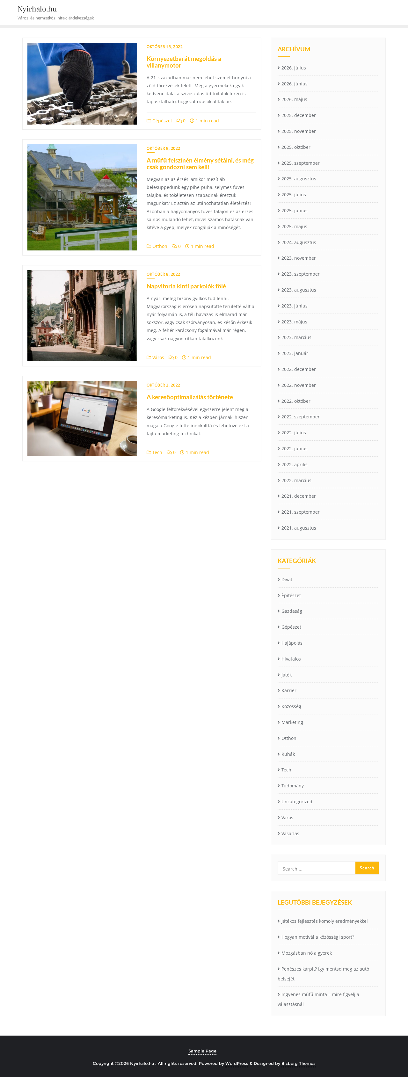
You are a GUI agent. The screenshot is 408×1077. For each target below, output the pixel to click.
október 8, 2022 (163, 274)
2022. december (298, 369)
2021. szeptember (300, 512)
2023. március (296, 337)
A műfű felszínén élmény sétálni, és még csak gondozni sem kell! (200, 163)
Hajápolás (291, 643)
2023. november (298, 258)
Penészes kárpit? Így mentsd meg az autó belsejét (323, 974)
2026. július (293, 68)
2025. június (294, 210)
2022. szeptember (300, 417)
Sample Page (202, 1050)
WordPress (236, 1063)
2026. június (294, 84)
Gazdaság (291, 611)
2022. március (296, 480)
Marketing (292, 722)
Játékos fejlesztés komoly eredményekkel (324, 921)
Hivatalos (291, 659)
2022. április (294, 464)
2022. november (298, 385)
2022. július (293, 433)
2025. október (295, 147)
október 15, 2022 (165, 46)
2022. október (295, 401)
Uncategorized (296, 802)
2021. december (298, 496)
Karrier (288, 690)
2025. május (294, 226)
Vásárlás (290, 833)
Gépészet (161, 121)
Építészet (291, 595)
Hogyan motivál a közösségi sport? (317, 937)
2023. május (294, 322)
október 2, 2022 (163, 385)
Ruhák (288, 754)
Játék (286, 675)
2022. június (294, 448)
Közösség (291, 706)
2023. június (294, 306)
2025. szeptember (300, 163)
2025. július (293, 195)
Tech (156, 452)
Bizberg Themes (298, 1063)
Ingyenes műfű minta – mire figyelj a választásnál (318, 999)
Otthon (159, 246)
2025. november (298, 131)
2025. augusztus (298, 179)
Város (157, 357)
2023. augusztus (298, 290)
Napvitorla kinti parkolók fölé (186, 286)
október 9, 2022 (163, 148)
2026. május (294, 99)
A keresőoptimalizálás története (190, 397)
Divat (286, 579)
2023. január (294, 353)
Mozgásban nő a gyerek (306, 953)
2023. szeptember (300, 274)
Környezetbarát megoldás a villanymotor (184, 62)
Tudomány (292, 786)
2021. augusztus (298, 528)
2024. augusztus (298, 242)
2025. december (298, 115)
